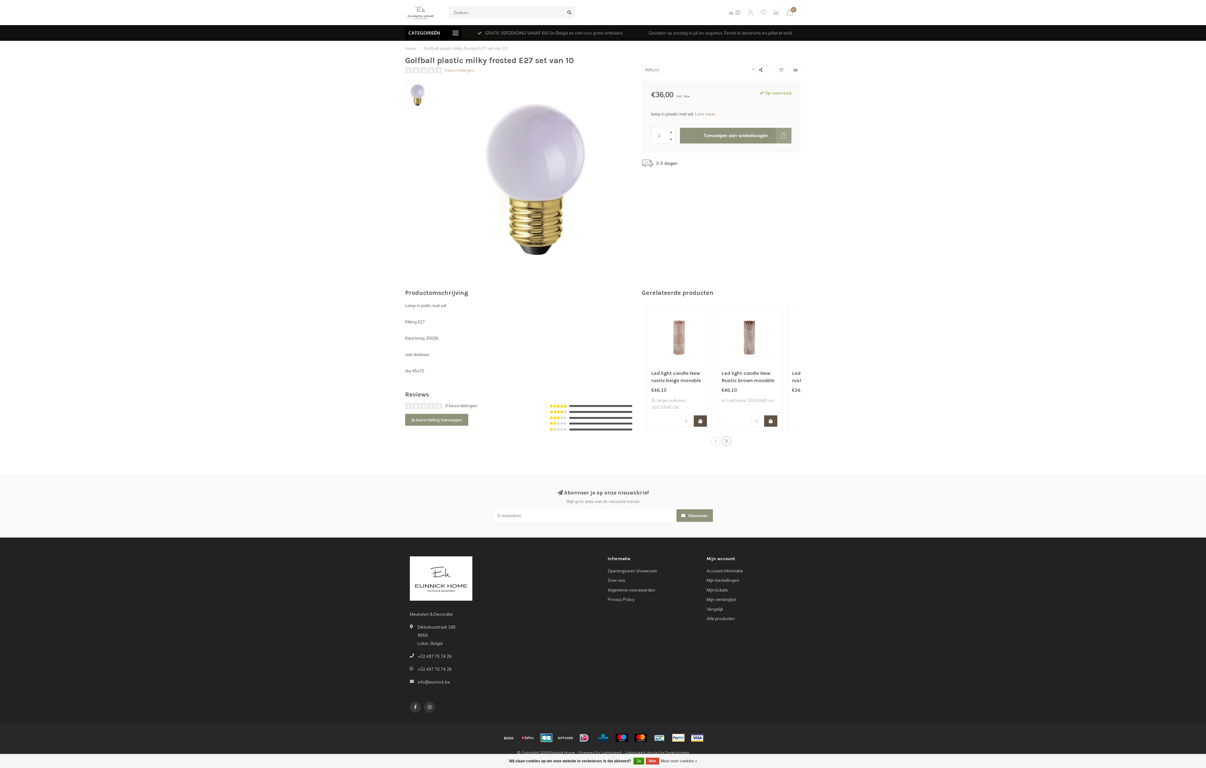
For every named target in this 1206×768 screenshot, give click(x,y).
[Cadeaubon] (565, 738)
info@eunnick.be (434, 681)
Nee (652, 761)
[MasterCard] (641, 738)
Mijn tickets (717, 589)
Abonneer (697, 515)
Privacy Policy (621, 599)
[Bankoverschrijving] (509, 738)
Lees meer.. (706, 113)
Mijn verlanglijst (721, 599)
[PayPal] (678, 738)
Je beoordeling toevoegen (436, 419)
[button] (715, 441)
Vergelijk (715, 609)
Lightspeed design (642, 752)
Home (411, 48)
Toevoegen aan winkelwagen (735, 135)
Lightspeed (611, 752)
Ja (639, 761)
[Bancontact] (659, 738)
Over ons (616, 580)
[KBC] (603, 738)
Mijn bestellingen (723, 580)
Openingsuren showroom (632, 570)
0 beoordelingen (459, 70)
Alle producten (721, 618)
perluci (652, 70)
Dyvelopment (677, 752)
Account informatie (725, 570)
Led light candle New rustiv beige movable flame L (676, 380)
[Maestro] (622, 738)
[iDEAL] (584, 738)
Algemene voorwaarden (631, 589)
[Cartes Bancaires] (546, 738)
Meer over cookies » (679, 761)
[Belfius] (527, 738)
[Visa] (697, 738)
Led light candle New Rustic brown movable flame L (748, 380)
